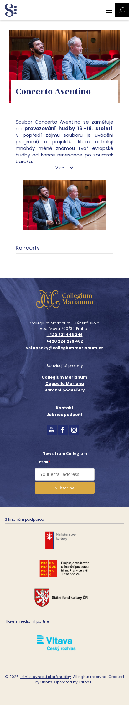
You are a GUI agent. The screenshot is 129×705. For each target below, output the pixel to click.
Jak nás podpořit (65, 414)
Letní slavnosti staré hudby (45, 676)
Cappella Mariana (64, 383)
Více (59, 168)
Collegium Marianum (64, 377)
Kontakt (64, 408)
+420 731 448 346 (65, 334)
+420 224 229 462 (64, 341)
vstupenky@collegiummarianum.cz (64, 347)
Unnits (46, 682)
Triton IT (86, 682)
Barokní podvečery (64, 390)
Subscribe (65, 488)
